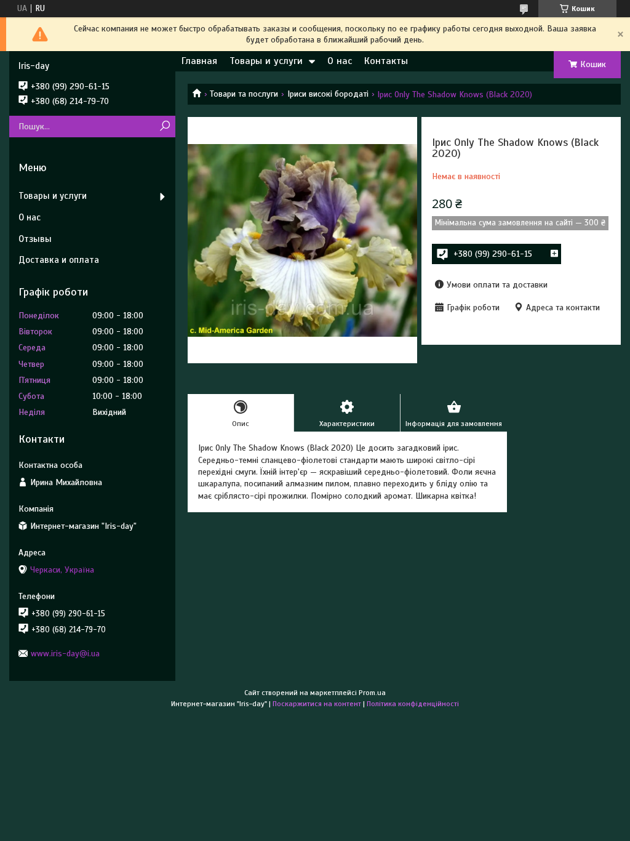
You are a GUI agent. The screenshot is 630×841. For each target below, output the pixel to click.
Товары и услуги (266, 61)
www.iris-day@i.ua (65, 653)
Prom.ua (372, 692)
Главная (199, 61)
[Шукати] (164, 126)
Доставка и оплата (58, 259)
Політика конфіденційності (413, 703)
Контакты (386, 61)
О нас (339, 61)
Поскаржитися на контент (317, 703)
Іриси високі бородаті (328, 94)
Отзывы (35, 238)
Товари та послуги (244, 94)
